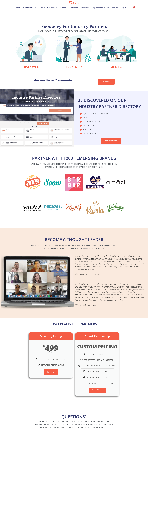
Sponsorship (99, 8)
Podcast (63, 8)
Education (52, 8)
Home (17, 8)
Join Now (50, 372)
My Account (112, 8)
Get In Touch (97, 390)
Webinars (73, 8)
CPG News (40, 8)
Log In (123, 8)
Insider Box (28, 8)
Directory (84, 8)
